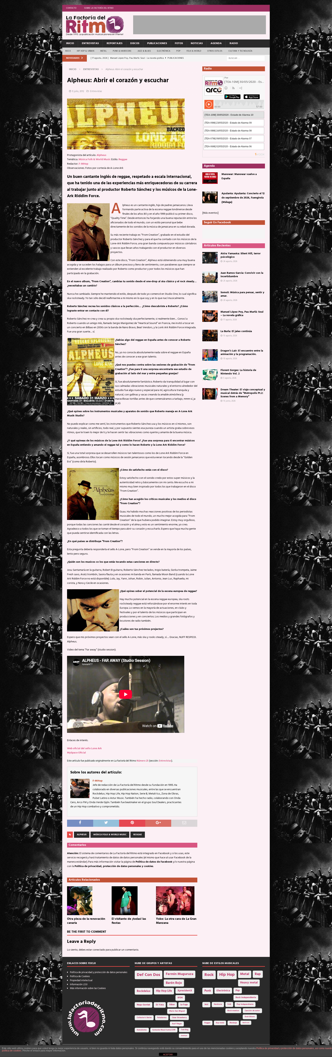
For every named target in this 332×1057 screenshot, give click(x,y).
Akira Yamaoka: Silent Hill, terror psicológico (241, 255)
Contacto (71, 8)
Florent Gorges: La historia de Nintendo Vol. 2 (238, 372)
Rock (68, 51)
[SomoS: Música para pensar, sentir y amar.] (210, 296)
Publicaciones (157, 43)
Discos (134, 43)
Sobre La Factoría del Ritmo (99, 8)
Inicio (70, 43)
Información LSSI (78, 985)
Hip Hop (227, 974)
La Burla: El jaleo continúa (236, 331)
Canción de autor (252, 1010)
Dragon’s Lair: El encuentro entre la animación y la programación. (242, 353)
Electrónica (163, 51)
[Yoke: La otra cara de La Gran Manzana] (176, 900)
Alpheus (101, 155)
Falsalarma (161, 1017)
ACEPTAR (168, 1054)
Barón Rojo (174, 983)
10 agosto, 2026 (230, 358)
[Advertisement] (203, 24)
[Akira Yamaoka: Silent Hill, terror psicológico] (210, 258)
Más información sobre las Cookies (88, 988)
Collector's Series (144, 1017)
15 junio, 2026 (229, 401)
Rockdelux (143, 991)
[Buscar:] (246, 58)
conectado (99, 950)
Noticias (197, 43)
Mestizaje (233, 1023)
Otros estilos (214, 51)
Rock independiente (246, 997)
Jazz (206, 1004)
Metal (103, 51)
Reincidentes (142, 1030)
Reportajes (114, 43)
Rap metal (220, 1022)
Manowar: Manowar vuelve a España (239, 176)
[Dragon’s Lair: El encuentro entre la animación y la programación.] (210, 355)
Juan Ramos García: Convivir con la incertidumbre (242, 275)
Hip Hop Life (164, 991)
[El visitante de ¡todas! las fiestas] (132, 900)
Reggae (123, 159)
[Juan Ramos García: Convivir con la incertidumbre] (210, 277)
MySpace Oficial (76, 753)
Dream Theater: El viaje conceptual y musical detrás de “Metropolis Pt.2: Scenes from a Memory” (243, 393)
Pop (178, 51)
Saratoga (184, 1035)
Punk (207, 990)
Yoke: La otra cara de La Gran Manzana (176, 921)
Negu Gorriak (143, 1005)
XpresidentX (185, 991)
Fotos (179, 43)
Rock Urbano (250, 1016)
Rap (258, 974)
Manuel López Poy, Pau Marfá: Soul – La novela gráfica (242, 314)
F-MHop (83, 164)
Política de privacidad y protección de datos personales (98, 972)
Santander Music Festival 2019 (163, 1030)
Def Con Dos (148, 975)
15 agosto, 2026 (230, 335)
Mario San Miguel (177, 1011)
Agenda (216, 43)
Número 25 (143, 761)
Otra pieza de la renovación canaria (86, 921)
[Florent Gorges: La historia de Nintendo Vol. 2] (210, 374)
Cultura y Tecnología (240, 51)
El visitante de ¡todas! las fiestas (129, 921)
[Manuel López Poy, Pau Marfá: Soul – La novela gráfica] (210, 316)
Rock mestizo (233, 1010)
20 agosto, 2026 (230, 300)
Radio (234, 43)
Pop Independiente (245, 1004)
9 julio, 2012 (78, 91)
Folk (229, 1004)
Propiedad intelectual (81, 980)
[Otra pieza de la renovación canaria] (87, 900)
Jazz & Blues (144, 51)
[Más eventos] (210, 213)
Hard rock (245, 1023)
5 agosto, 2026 (229, 378)
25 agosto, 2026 (230, 281)
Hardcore (218, 1004)
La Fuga (184, 1004)
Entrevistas (90, 43)
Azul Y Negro (177, 1023)
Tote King (184, 1030)
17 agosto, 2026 (230, 319)
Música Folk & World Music (95, 159)
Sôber (172, 1004)
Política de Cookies (80, 976)
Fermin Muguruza (179, 974)
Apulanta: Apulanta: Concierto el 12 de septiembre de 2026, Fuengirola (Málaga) (243, 197)
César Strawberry (179, 1017)
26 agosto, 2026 (230, 261)
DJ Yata (160, 1005)
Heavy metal (249, 982)
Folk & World (194, 51)
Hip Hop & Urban (85, 51)
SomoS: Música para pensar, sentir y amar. (242, 294)
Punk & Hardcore (122, 51)
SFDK (180, 998)
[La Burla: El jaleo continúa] (210, 335)
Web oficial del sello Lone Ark (84, 748)
